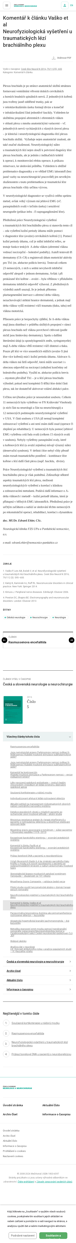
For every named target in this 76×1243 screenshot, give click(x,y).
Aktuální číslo (15, 980)
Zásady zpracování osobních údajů (54, 1181)
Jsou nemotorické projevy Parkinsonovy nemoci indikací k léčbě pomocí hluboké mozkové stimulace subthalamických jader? (40, 754)
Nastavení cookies (13, 1156)
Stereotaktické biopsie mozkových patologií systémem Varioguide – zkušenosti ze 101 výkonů (38, 875)
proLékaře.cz (18, 6)
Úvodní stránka (13, 1105)
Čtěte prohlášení (26, 1181)
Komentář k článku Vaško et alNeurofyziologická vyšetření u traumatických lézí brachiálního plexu (41, 905)
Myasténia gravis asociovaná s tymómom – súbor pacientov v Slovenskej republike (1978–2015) (41, 831)
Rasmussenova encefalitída (27, 642)
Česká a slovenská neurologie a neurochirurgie (35, 961)
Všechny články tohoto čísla (23, 736)
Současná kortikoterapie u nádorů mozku (31, 792)
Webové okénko (18, 941)
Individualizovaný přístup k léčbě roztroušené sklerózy (37, 798)
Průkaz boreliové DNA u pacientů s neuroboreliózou (36, 856)
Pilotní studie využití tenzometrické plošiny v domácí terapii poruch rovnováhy (40, 888)
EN (71, 5)
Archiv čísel (14, 970)
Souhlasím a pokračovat (53, 1236)
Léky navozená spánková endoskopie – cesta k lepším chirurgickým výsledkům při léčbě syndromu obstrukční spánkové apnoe (38, 784)
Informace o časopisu (20, 989)
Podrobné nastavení (22, 1235)
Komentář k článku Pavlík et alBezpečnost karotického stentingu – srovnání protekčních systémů (39, 847)
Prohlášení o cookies (14, 1151)
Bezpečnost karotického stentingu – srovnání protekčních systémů (39, 839)
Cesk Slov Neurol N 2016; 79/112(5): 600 (41, 69)
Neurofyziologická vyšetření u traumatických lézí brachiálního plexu (41, 896)
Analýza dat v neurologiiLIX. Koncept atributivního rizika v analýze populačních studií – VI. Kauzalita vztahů (40, 949)
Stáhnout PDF (64, 58)
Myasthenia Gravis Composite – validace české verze (37, 881)
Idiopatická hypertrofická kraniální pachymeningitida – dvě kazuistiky (39, 922)
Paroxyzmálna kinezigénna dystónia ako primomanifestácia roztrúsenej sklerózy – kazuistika (41, 914)
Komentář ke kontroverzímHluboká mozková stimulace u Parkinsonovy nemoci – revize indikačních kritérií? (41, 774)
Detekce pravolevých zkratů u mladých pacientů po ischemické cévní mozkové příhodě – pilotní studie (36, 813)
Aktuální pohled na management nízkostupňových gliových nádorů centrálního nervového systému (40, 805)
